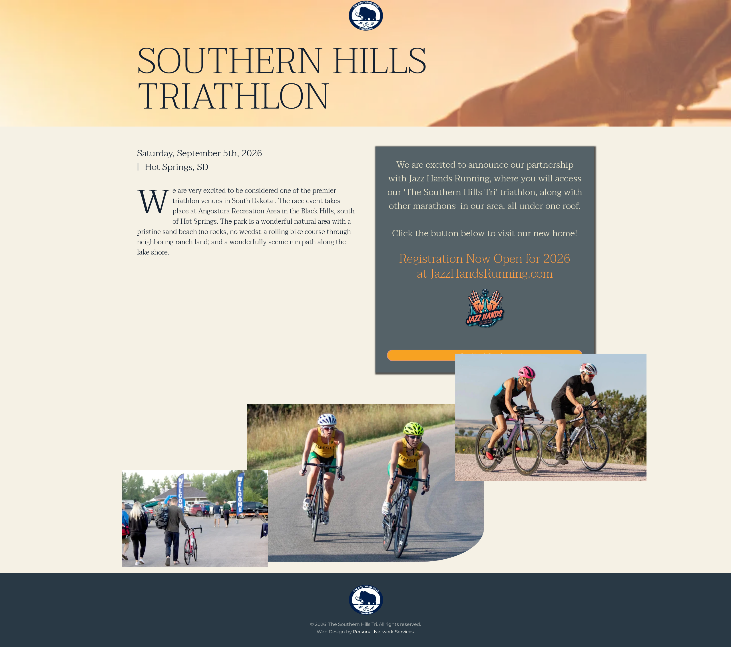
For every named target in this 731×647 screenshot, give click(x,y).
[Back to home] (365, 15)
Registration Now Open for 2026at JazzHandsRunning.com (485, 266)
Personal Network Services (383, 631)
